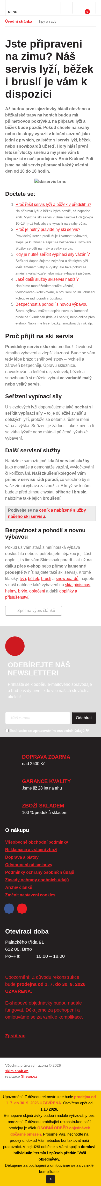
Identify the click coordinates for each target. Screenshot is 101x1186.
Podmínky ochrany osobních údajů (39, 872)
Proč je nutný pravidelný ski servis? (48, 229)
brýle (22, 591)
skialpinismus (77, 585)
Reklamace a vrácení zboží (31, 850)
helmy (10, 591)
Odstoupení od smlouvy (28, 865)
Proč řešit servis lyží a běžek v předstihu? (53, 204)
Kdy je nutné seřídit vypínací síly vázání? (53, 254)
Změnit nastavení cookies (30, 895)
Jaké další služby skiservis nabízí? (47, 279)
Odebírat (84, 718)
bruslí (46, 578)
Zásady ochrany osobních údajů (37, 880)
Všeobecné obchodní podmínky (36, 842)
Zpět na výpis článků (36, 610)
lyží (23, 578)
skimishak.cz (16, 1071)
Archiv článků (18, 887)
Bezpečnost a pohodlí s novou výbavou (52, 304)
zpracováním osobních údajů (59, 730)
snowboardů (67, 578)
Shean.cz (29, 1076)
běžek (33, 578)
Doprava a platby (22, 857)
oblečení (37, 591)
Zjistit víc (15, 1035)
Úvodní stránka (18, 21)
